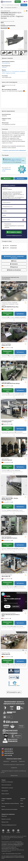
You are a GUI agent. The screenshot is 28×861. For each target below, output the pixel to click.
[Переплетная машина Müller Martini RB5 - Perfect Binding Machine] (14, 485)
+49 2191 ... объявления (10, 245)
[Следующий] (26, 43)
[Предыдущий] (2, 43)
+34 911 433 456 (8, 755)
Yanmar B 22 (22, 761)
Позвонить (21, 178)
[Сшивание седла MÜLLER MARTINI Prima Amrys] (14, 371)
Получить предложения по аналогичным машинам (14, 226)
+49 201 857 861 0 (8, 751)
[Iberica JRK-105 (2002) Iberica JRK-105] (14, 563)
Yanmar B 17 (6, 761)
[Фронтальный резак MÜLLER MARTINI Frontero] (14, 525)
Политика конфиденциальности (14, 235)
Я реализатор (7, 224)
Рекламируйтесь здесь (14, 692)
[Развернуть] (14, 320)
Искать (24, 5)
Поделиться (14, 267)
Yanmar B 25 (14, 761)
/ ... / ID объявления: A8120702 (9, 7)
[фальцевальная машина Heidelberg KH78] (14, 409)
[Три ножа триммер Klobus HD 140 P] (14, 332)
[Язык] (24, 1)
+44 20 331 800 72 (8, 749)
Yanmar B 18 (14, 767)
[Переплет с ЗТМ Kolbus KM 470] (14, 641)
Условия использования (19, 857)
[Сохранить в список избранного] (24, 11)
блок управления (6, 63)
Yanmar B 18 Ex (14, 775)
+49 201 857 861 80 (8, 753)
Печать (15, 261)
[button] (26, 1)
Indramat (4, 67)
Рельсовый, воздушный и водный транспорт (13, 764)
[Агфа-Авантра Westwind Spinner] (14, 447)
